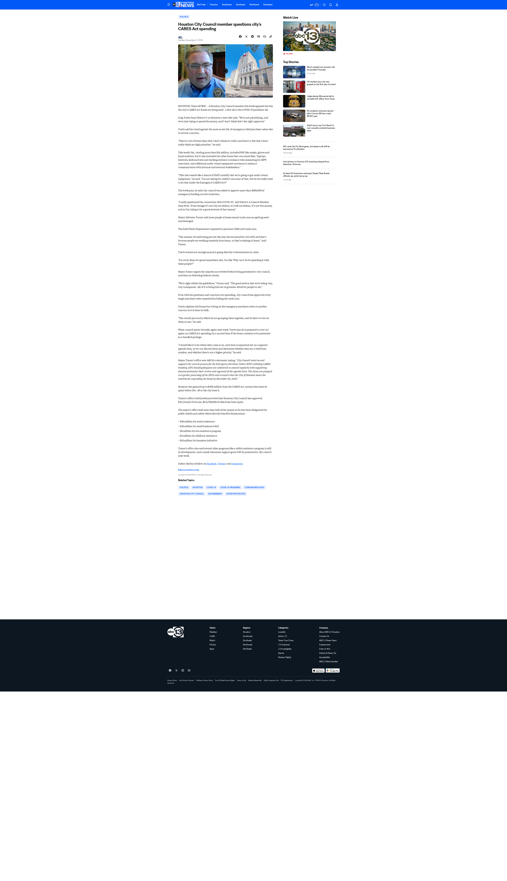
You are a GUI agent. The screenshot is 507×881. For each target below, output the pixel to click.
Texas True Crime (285, 640)
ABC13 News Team (327, 640)
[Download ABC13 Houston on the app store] (318, 670)
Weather (213, 632)
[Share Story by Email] (264, 36)
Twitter (222, 463)
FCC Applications (287, 680)
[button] (169, 4)
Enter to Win (324, 649)
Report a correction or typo (188, 470)
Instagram (237, 463)
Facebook (212, 463)
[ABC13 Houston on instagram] (182, 670)
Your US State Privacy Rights (225, 680)
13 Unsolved (283, 645)
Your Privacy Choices (186, 680)
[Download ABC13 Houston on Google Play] (333, 670)
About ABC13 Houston (329, 632)
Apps (212, 649)
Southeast (240, 4)
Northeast (267, 4)
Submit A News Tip (327, 653)
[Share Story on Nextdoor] (258, 36)
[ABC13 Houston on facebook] (170, 670)
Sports (281, 653)
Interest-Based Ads (255, 680)
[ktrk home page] (175, 632)
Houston (214, 4)
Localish (281, 632)
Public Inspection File (271, 680)
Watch (212, 640)
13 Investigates (284, 649)
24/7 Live (201, 4)
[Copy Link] (270, 36)
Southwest (227, 4)
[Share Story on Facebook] (240, 36)
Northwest (254, 4)
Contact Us (324, 636)
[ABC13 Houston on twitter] (176, 670)
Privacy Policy (172, 680)
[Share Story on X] (246, 36)
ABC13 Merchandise (328, 662)
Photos (213, 645)
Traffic (212, 636)
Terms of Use (241, 680)
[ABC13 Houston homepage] (183, 5)
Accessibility (324, 657)
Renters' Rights (284, 657)
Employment (324, 645)
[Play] (309, 36)
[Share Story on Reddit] (252, 36)
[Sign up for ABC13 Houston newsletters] (189, 670)
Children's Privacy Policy (204, 680)
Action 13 (282, 636)
